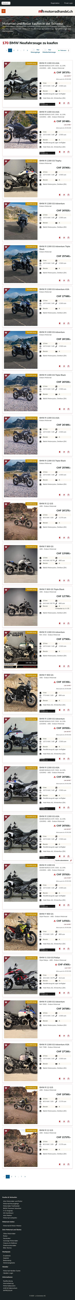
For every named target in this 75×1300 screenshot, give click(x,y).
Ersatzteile (7, 1256)
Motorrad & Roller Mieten (12, 1226)
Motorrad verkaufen (10, 1218)
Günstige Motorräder (10, 1241)
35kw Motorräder (9, 1234)
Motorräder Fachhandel (11, 1206)
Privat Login (68, 3)
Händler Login (8, 1273)
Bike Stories (7, 1248)
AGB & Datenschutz (10, 1288)
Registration (55, 3)
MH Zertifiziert (8, 1213)
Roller (5, 1236)
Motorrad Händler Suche (11, 1271)
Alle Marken (7, 1215)
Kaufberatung (8, 1281)
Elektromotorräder (9, 1245)
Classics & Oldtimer (10, 1243)
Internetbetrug (8, 1283)
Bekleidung (7, 1260)
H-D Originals (8, 1211)
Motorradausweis (9, 1286)
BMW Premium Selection (12, 1208)
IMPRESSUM (7, 1290)
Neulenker (7, 1238)
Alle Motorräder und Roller (12, 1201)
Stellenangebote (9, 1263)
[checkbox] (33, 50)
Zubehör (6, 1258)
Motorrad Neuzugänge (11, 1204)
